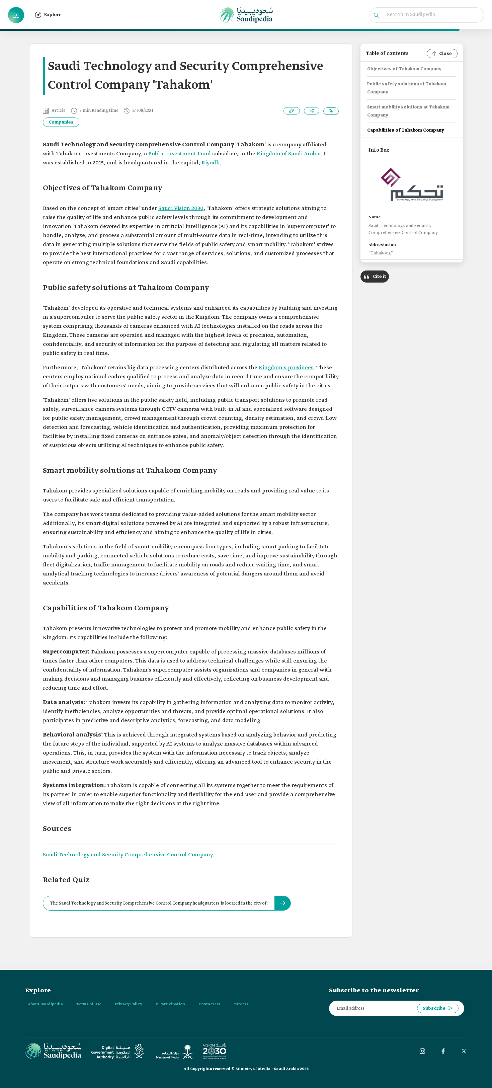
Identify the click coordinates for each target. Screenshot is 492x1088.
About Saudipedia (45, 1004)
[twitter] (464, 1051)
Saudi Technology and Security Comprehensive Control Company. (128, 854)
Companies (61, 122)
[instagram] (422, 1051)
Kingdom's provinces (286, 367)
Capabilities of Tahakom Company (405, 130)
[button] (16, 15)
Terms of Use (88, 1004)
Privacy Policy (128, 1004)
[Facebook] (443, 1051)
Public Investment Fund (179, 153)
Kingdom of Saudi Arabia (289, 153)
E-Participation (170, 1004)
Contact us (209, 1004)
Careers (240, 1004)
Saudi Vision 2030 (180, 208)
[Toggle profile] (16, 15)
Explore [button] (53, 15)
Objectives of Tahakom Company (404, 69)
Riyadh (210, 162)
